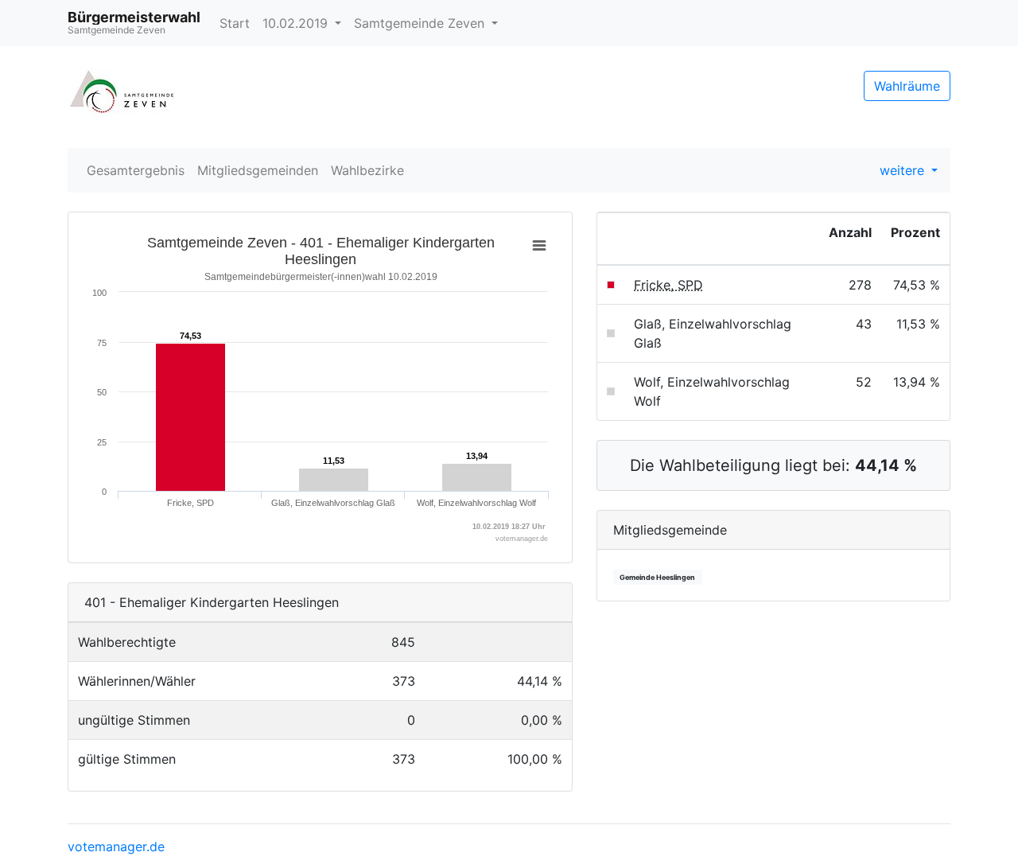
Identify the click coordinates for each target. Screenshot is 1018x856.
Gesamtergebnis (136, 170)
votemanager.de (116, 846)
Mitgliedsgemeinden (257, 170)
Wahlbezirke (367, 170)
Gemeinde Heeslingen (657, 577)
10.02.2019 (297, 23)
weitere (904, 170)
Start (235, 23)
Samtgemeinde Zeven (421, 23)
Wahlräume (907, 86)
